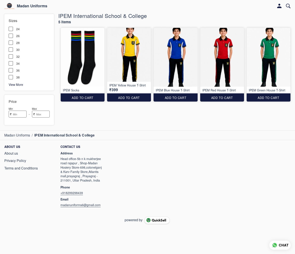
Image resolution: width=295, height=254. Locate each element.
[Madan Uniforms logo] (9, 6)
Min (11, 108)
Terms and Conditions (21, 168)
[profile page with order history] (279, 6)
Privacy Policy (15, 160)
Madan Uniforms (32, 6)
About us (11, 153)
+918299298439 (71, 193)
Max (34, 108)
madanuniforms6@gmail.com (80, 205)
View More (16, 84)
